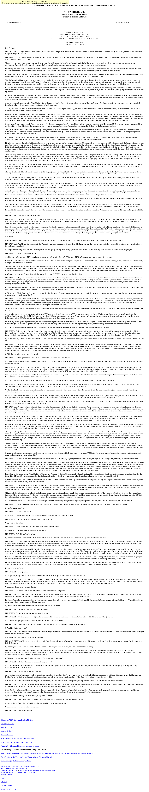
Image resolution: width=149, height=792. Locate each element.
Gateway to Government (9, 770)
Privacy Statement (7, 774)
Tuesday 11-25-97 (7, 735)
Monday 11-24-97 (7, 731)
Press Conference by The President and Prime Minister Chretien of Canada (26, 757)
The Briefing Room (22, 768)
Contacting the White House (29, 770)
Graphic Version (6, 785)
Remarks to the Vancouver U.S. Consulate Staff (17, 738)
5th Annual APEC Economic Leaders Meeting (17, 720)
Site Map (4, 782)
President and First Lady (9, 766)
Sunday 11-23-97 (7, 727)
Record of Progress (7, 768)
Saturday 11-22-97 (7, 724)
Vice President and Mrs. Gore (29, 766)
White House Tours (23, 772)
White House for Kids (47, 770)
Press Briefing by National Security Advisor (16, 761)
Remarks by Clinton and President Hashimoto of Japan (20, 746)
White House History (8, 772)
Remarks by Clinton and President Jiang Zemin (17, 742)
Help (33, 772)
